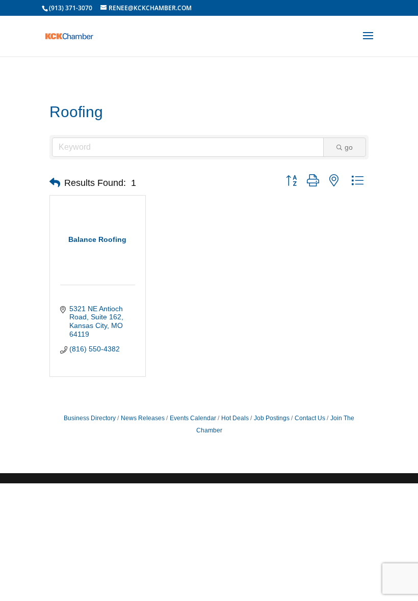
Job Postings (272, 418)
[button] (54, 183)
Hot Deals (235, 418)
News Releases (143, 418)
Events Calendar (193, 418)
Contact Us (310, 418)
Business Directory (90, 418)
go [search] (349, 147)
